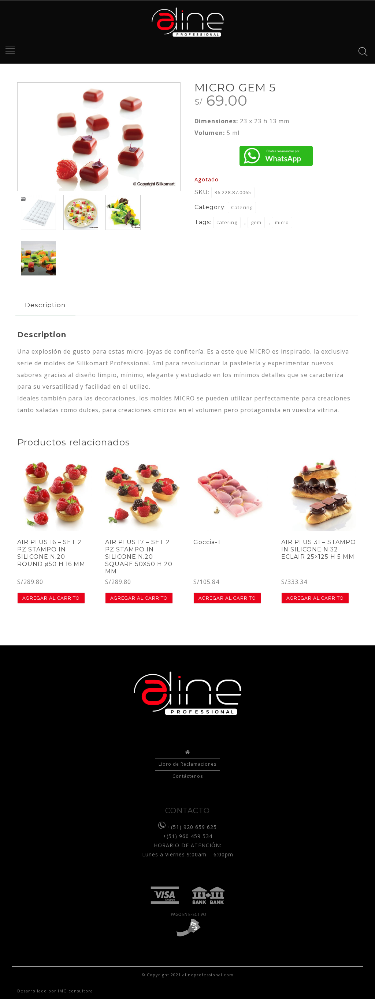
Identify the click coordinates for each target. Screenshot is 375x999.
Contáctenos (187, 776)
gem (256, 222)
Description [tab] (45, 305)
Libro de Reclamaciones (187, 764)
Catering (242, 207)
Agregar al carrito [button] (51, 598)
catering (226, 222)
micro (282, 222)
